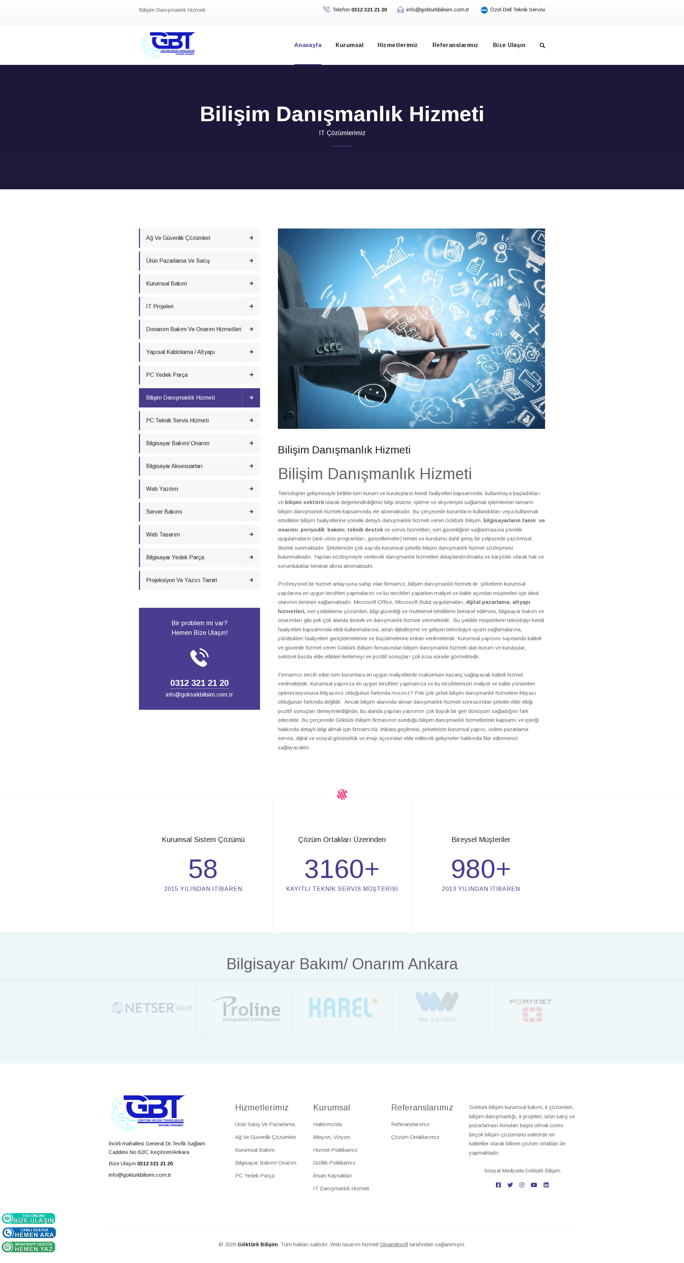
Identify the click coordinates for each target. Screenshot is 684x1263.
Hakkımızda (327, 1124)
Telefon (359, 9)
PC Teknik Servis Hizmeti (177, 420)
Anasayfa (308, 45)
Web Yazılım (162, 489)
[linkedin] (546, 1185)
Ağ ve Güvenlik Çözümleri (178, 238)
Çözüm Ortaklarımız (415, 1137)
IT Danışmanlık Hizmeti (341, 1188)
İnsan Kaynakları (332, 1175)
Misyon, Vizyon (331, 1137)
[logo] (148, 1112)
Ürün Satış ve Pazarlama (265, 1124)
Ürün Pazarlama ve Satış (178, 261)
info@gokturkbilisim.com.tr (437, 9)
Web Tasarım (163, 535)
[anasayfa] (168, 44)
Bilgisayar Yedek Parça (175, 557)
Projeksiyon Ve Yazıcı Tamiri (181, 580)
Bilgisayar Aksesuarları (174, 466)
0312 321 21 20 (199, 683)
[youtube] (534, 1185)
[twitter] (510, 1185)
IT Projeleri (159, 306)
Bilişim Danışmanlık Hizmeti (180, 398)
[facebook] (498, 1185)
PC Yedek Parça (167, 375)
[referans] (151, 1009)
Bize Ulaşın (509, 45)
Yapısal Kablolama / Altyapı (180, 352)
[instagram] (521, 1185)
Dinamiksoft (394, 1244)
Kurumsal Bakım (166, 284)
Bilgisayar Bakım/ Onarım (177, 443)
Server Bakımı (164, 512)
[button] (542, 45)
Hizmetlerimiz (398, 45)
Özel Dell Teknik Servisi (517, 9)
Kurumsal (349, 45)
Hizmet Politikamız (335, 1150)
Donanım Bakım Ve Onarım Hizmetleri (193, 329)
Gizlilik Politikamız (334, 1163)
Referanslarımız (455, 45)
